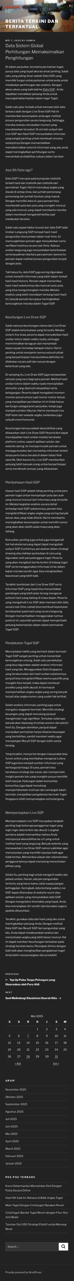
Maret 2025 (12, 1148)
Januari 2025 (13, 1163)
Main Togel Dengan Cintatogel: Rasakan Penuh (34, 1205)
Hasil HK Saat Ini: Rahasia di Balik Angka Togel (34, 1197)
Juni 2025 (11, 1126)
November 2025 (15, 1089)
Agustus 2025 (14, 1111)
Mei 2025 (11, 1134)
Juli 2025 (11, 1119)
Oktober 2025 (14, 1097)
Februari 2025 (14, 1156)
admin (30, 40)
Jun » (56, 1063)
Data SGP (49, 89)
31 (56, 1056)
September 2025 (16, 1104)
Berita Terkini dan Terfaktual (31, 24)
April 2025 (12, 1141)
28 (28, 1056)
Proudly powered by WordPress (23, 1272)
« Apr (18, 1063)
